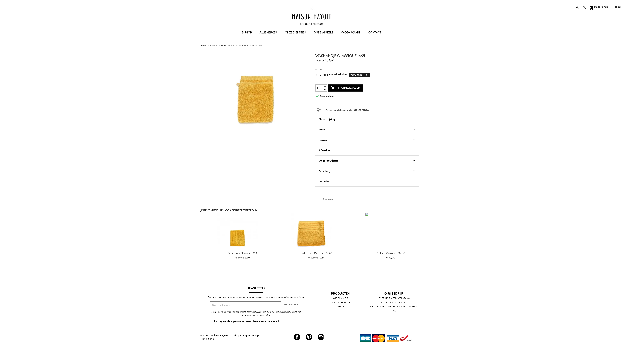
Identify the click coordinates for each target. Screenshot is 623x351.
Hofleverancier (340, 302)
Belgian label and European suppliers (393, 306)
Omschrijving (327, 119)
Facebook (297, 337)
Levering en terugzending (394, 298)
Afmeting (324, 171)
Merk (322, 129)
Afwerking (325, 150)
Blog (618, 7)
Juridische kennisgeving (393, 302)
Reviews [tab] (328, 199)
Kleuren (323, 140)
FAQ (393, 310)
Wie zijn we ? (340, 298)
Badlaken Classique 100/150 (391, 253)
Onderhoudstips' (329, 160)
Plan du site (207, 338)
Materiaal (324, 181)
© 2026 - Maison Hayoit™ (215, 335)
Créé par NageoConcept (246, 335)
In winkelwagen (345, 88)
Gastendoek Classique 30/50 (242, 253)
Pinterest (309, 337)
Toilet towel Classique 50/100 (316, 253)
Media (340, 306)
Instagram (321, 337)
